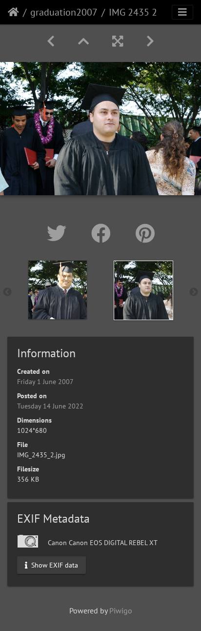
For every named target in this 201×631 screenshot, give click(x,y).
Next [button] (194, 292)
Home (13, 12)
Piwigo (120, 610)
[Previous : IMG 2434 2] (50, 41)
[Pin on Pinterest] (145, 233)
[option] (57, 290)
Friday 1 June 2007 (45, 381)
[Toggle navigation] (182, 12)
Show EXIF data (53, 565)
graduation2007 (64, 12)
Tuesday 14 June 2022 (50, 406)
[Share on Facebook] (103, 233)
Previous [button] (7, 292)
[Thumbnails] (83, 41)
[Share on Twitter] (59, 233)
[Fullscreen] (117, 41)
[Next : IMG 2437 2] (150, 41)
